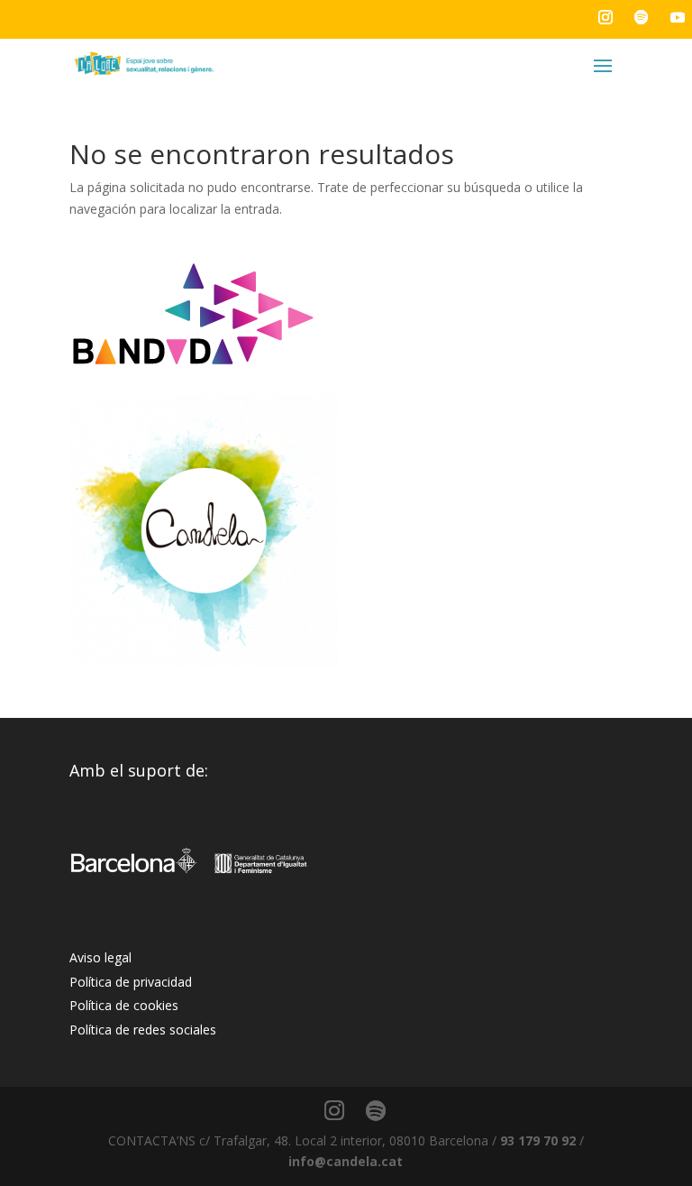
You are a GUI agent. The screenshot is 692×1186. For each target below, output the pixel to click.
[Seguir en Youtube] (677, 17)
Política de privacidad (130, 981)
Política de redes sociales (142, 1029)
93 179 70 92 (538, 1140)
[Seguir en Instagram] (605, 17)
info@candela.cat (345, 1161)
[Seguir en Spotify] (641, 17)
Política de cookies (123, 1005)
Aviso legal (100, 957)
